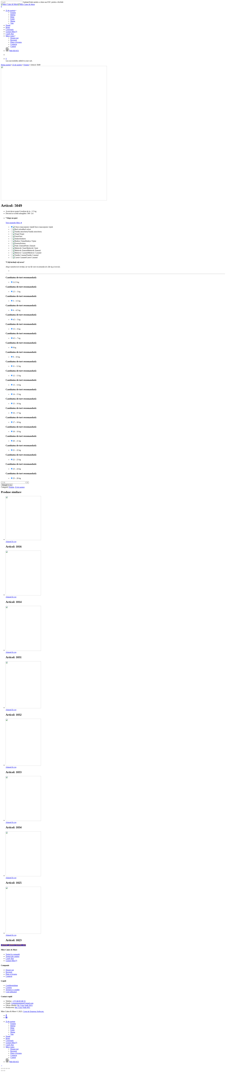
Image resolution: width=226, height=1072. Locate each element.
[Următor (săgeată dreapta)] (4, 1070)
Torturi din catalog (12, 956)
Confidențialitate (12, 985)
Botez (8, 1038)
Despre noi (10, 970)
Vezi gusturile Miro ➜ (14, 223)
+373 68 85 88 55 (19, 1001)
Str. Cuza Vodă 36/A (25, 1005)
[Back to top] (1, 1066)
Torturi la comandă (13, 954)
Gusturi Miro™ (11, 961)
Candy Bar (10, 959)
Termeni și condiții (12, 990)
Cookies (9, 988)
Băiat (12, 1028)
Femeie (26, 65)
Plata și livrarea (11, 974)
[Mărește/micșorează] (9, 1068)
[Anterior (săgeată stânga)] (2, 1070)
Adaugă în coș (7, 485)
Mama (12, 1032)
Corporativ (10, 1041)
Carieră (13, 1057)
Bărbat (12, 1026)
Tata (12, 1034)
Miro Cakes (10, 1047)
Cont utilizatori (11, 992)
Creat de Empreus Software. (33, 1011)
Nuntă (8, 1036)
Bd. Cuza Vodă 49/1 (22, 1007)
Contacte (9, 976)
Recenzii (9, 972)
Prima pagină (6, 65)
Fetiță (12, 1030)
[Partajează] (4, 1068)
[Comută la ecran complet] (7, 1068)
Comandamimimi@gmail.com (22, 1003)
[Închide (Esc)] (2, 1068)
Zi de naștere (17, 65)
